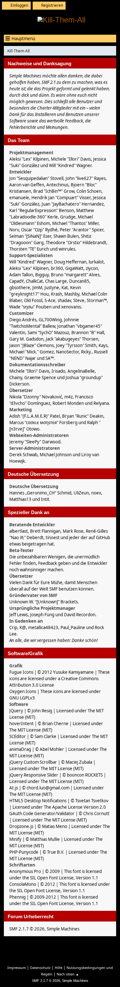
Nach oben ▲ (68, 974)
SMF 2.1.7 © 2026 (26, 929)
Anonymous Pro (25, 871)
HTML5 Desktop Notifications (38, 801)
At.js (13, 788)
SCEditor (17, 736)
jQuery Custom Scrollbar (33, 762)
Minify (15, 839)
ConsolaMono (22, 884)
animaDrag (20, 749)
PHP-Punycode (23, 852)
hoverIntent (21, 723)
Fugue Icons (21, 672)
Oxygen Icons (22, 691)
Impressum (16, 967)
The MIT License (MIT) (30, 730)
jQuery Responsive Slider (33, 775)
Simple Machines (63, 929)
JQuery (16, 711)
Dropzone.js (21, 826)
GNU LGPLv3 (22, 698)
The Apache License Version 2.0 (75, 807)
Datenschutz (40, 967)
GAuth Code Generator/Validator (42, 813)
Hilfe (58, 967)
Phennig (17, 897)
